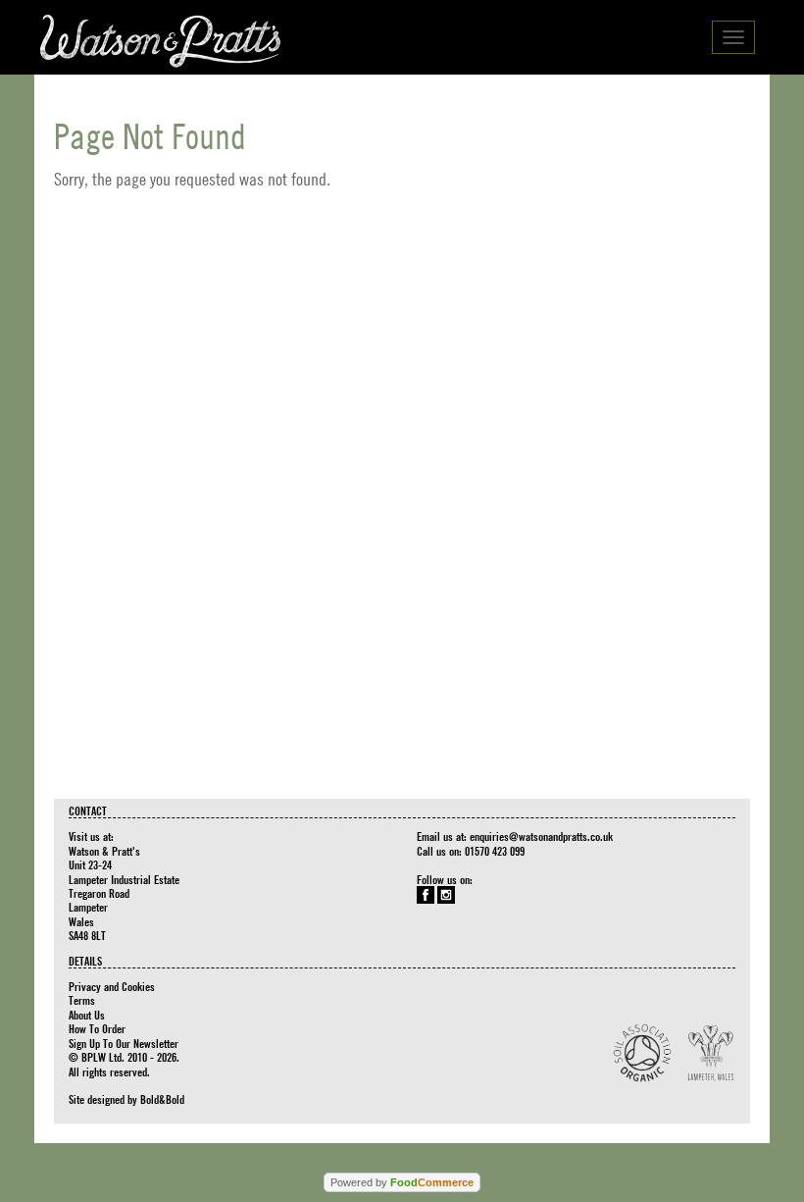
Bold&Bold (162, 1099)
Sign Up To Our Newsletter (123, 1043)
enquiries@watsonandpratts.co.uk (541, 836)
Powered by (402, 1182)
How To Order (97, 1028)
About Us (87, 1014)
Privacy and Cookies (112, 986)
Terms (82, 1000)
